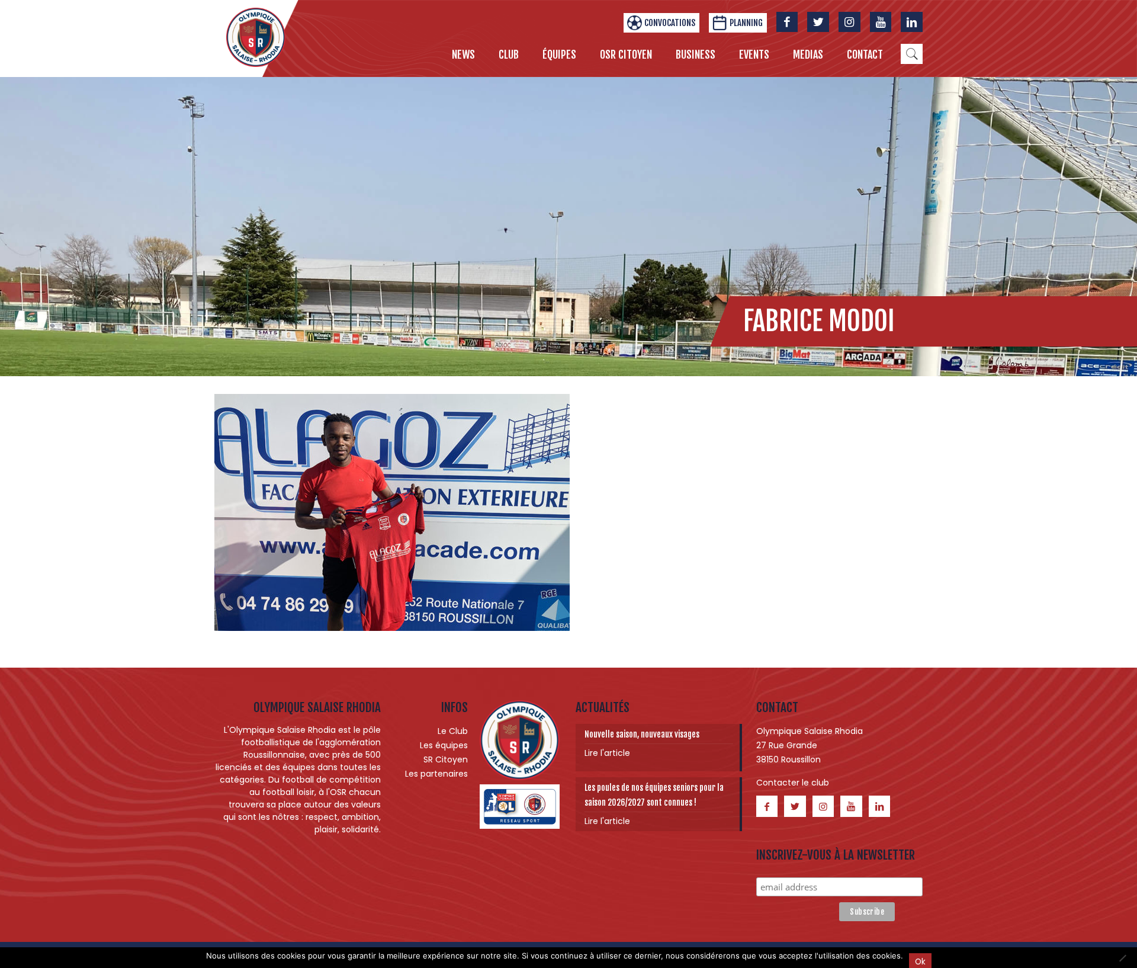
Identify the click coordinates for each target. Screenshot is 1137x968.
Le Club (453, 731)
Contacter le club (792, 782)
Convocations (669, 22)
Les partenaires (436, 774)
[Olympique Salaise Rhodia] (255, 36)
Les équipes (444, 745)
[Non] (1122, 958)
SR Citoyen (445, 759)
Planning (746, 22)
